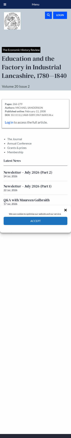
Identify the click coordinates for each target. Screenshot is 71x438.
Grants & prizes (17, 147)
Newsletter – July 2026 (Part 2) (28, 172)
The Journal (14, 139)
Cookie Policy (27, 227)
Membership (15, 152)
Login (60, 15)
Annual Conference (19, 143)
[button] (65, 210)
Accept (35, 221)
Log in (9, 122)
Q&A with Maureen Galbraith (27, 200)
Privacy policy (42, 227)
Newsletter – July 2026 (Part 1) (28, 186)
